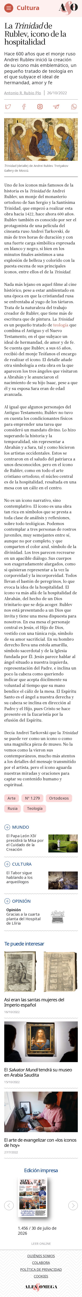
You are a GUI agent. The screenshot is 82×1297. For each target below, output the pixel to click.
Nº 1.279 (32, 798)
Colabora (41, 1262)
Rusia (12, 808)
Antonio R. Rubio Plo (22, 92)
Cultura (28, 8)
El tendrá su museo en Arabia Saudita (38, 1072)
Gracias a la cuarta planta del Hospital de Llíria (23, 919)
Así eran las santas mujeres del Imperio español (34, 1002)
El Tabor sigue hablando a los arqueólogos (19, 877)
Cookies (41, 1276)
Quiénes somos (41, 1256)
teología (60, 324)
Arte (11, 798)
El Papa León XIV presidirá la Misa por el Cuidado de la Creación (25, 842)
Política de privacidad (41, 1269)
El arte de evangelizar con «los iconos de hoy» (40, 1142)
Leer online (41, 1243)
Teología (35, 808)
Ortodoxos (59, 798)
